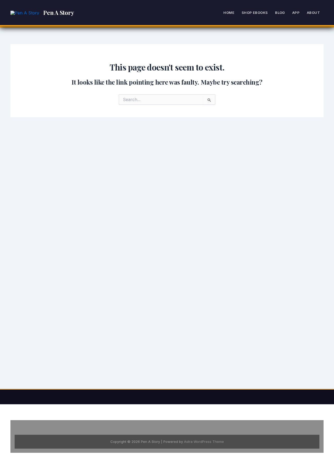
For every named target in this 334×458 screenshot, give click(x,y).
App (296, 12)
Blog (280, 12)
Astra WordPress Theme (204, 441)
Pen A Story (58, 12)
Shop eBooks (255, 12)
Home (228, 12)
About (313, 12)
